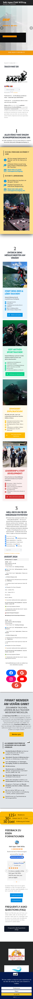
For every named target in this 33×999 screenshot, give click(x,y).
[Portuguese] (11, 86)
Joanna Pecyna (19, 863)
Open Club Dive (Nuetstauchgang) (13, 621)
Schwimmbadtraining (10, 546)
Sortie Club (19, 546)
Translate (15, 92)
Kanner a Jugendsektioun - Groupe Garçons (14, 542)
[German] (7, 86)
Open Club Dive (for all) (10, 563)
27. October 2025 (11, 63)
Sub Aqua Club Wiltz (17, 846)
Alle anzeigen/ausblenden (11, 536)
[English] (5, 86)
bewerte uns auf (16, 857)
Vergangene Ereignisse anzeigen (12, 553)
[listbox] (13, 550)
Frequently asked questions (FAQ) (16, 929)
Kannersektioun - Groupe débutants (13, 544)
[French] (9, 86)
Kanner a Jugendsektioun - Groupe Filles (14, 540)
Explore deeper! (9, 46)
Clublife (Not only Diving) (22, 538)
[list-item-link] (16, 763)
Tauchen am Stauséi (10, 538)
